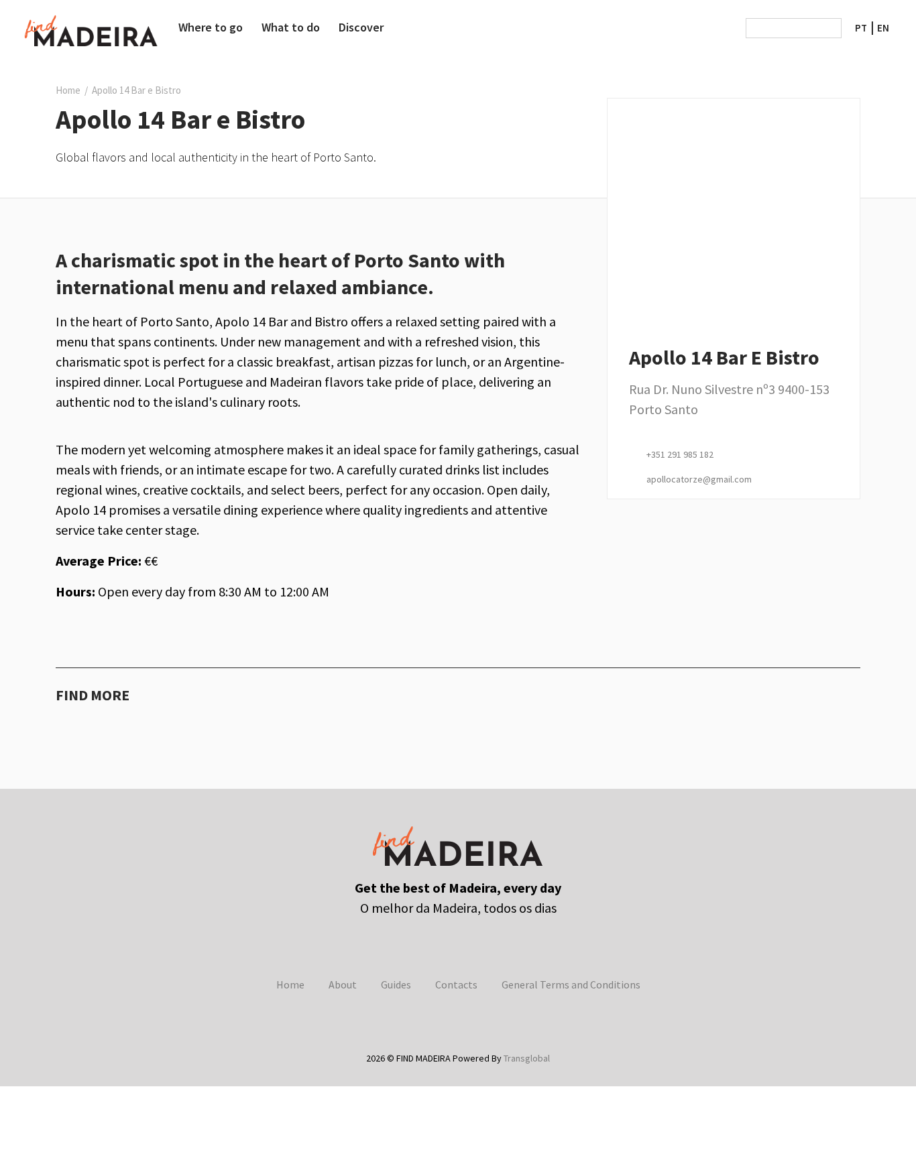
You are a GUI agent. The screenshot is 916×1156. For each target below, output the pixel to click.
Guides (396, 984)
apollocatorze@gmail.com (699, 479)
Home (68, 90)
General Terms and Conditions (571, 984)
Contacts (456, 984)
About (343, 984)
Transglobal (526, 1058)
